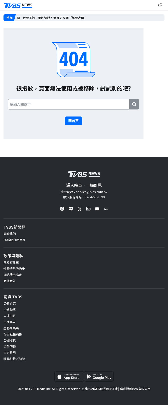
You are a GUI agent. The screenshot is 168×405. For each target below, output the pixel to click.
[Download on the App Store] (69, 376)
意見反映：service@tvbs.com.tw (84, 192)
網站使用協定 (13, 274)
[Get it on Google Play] (99, 376)
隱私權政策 (11, 262)
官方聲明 (10, 352)
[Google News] (106, 208)
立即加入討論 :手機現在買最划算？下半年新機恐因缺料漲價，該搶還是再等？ (69, 18)
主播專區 (10, 322)
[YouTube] (97, 208)
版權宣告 (10, 281)
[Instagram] (88, 208)
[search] (134, 104)
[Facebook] (62, 208)
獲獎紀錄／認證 (14, 359)
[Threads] (79, 208)
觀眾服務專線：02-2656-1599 (84, 197)
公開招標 (10, 340)
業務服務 (10, 346)
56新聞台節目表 (14, 240)
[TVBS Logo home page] (18, 5)
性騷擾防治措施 (14, 268)
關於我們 (10, 233)
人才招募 (10, 316)
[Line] (70, 208)
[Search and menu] (160, 5)
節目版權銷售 (13, 334)
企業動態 (10, 309)
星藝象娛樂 (11, 328)
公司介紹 (10, 303)
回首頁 (73, 120)
